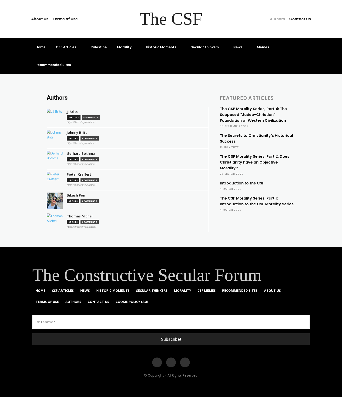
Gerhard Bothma (81, 153)
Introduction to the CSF (242, 183)
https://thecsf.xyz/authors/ (81, 122)
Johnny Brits (77, 132)
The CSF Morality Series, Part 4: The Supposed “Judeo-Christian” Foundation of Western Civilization (253, 114)
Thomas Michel (80, 216)
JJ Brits (72, 111)
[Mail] (171, 362)
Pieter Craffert (79, 174)
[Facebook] (157, 362)
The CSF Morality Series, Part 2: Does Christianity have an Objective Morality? (254, 162)
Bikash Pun (76, 195)
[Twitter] (185, 362)
